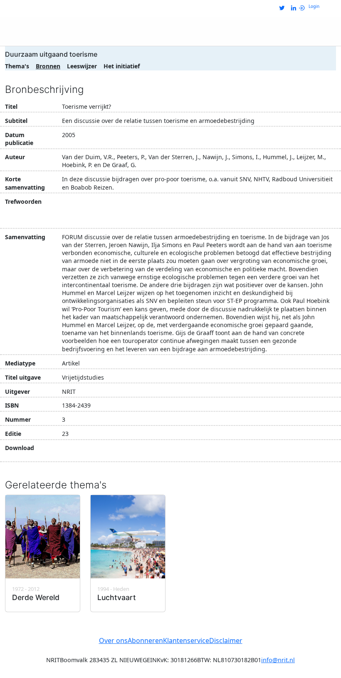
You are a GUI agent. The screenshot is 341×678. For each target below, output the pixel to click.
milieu (312, 203)
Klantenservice (186, 640)
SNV (275, 217)
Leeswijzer (82, 66)
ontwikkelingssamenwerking (217, 217)
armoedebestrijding (93, 203)
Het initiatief (122, 66)
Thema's (17, 66)
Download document (106, 451)
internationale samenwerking (251, 203)
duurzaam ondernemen (165, 203)
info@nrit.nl (278, 660)
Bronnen (48, 66)
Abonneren (145, 640)
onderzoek (80, 217)
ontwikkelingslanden (135, 217)
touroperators (310, 217)
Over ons (113, 640)
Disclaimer (225, 640)
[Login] (304, 8)
